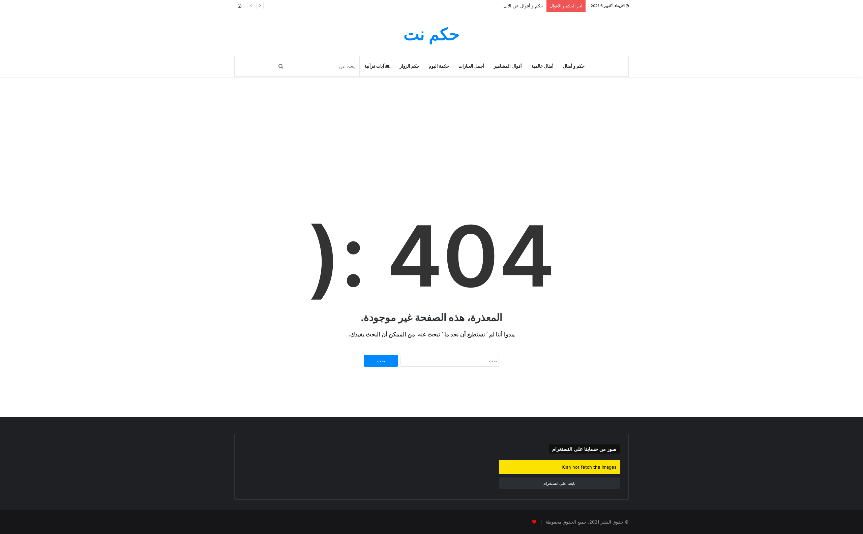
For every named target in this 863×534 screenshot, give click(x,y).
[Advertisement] (431, 151)
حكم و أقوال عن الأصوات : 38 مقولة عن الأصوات (497, 5)
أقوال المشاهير (508, 66)
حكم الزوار (409, 66)
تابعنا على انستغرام (559, 483)
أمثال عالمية (542, 66)
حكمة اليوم (439, 66)
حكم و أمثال (574, 66)
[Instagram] (239, 6)
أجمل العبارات (471, 66)
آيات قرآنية (374, 66)
